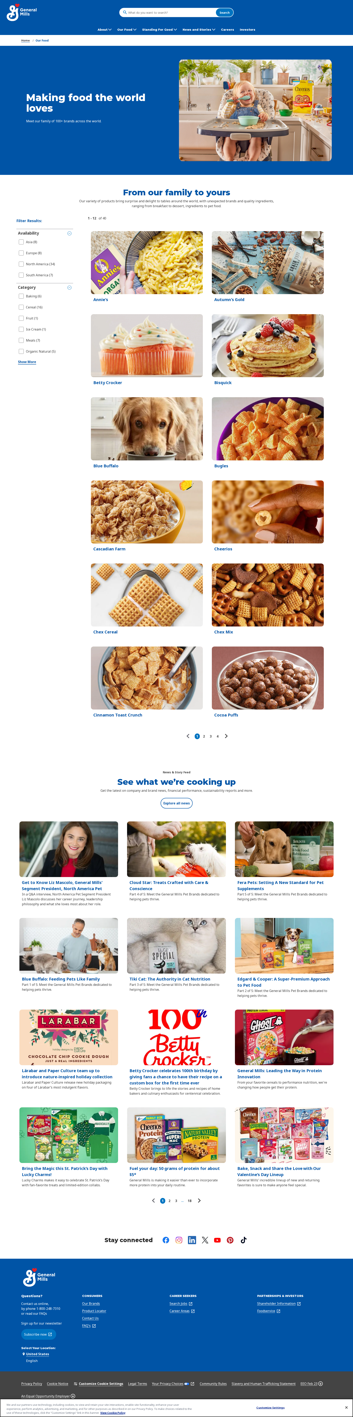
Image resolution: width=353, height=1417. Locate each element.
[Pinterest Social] (230, 1240)
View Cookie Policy (112, 1413)
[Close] (346, 1407)
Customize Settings (270, 1407)
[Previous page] (189, 736)
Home (25, 40)
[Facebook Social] (166, 1240)
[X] (205, 1240)
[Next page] (226, 736)
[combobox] (170, 12)
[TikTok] (244, 1240)
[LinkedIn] (192, 1240)
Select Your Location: (38, 1348)
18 (189, 1201)
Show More (27, 362)
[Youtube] (217, 1240)
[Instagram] (179, 1240)
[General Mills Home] (22, 12)
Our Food (42, 40)
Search (225, 12)
